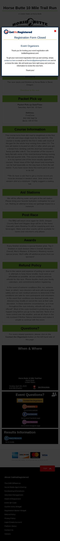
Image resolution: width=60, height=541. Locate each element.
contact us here (10, 61)
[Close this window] (55, 31)
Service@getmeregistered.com (38, 61)
